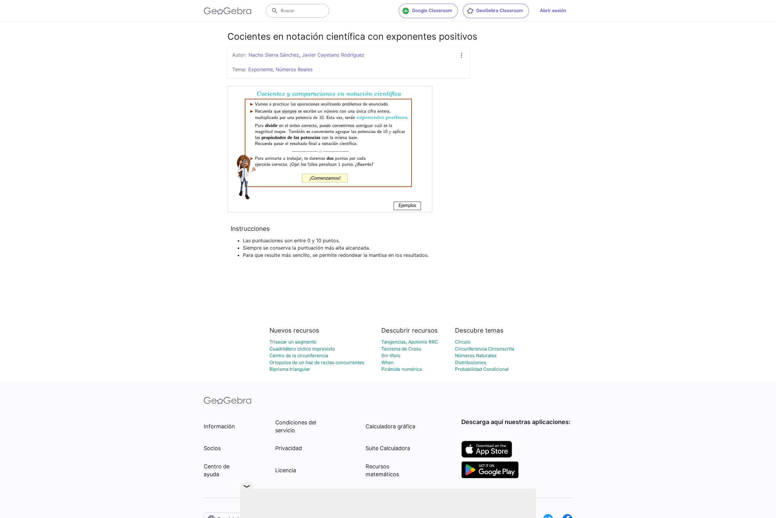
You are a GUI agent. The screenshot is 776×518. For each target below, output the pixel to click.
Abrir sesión (553, 10)
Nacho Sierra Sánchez (274, 55)
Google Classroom (432, 10)
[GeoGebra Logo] (227, 11)
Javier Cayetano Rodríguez (333, 55)
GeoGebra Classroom (499, 10)
